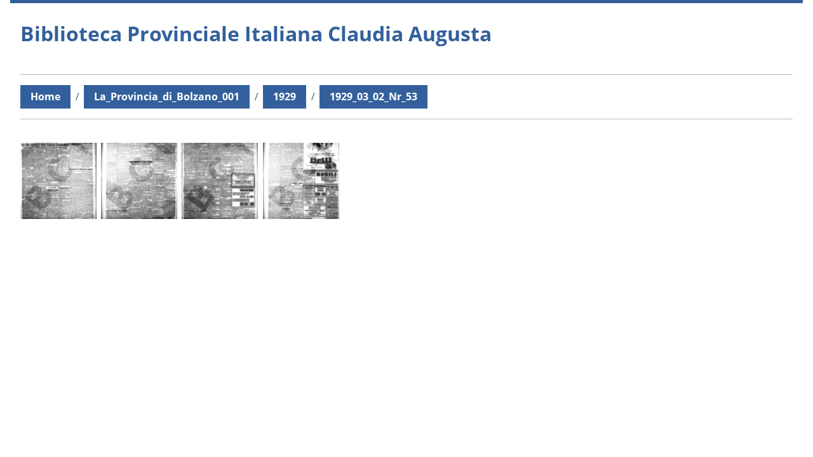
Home (45, 96)
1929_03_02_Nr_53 (373, 96)
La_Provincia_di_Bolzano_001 (166, 96)
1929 (284, 96)
